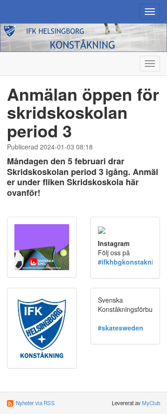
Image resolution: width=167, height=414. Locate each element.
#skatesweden (120, 327)
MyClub (151, 403)
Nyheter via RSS (35, 403)
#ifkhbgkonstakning (130, 261)
